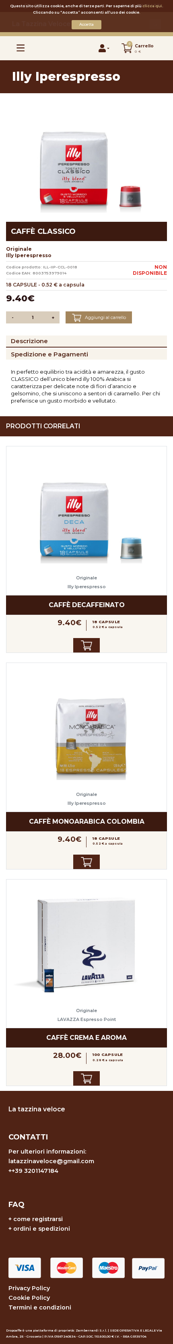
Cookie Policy (29, 1297)
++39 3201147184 (33, 1170)
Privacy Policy (29, 1288)
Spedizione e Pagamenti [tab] (49, 354)
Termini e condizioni (39, 1307)
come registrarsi (38, 1219)
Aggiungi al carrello (105, 317)
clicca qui (152, 6)
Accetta (86, 24)
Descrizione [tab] (29, 341)
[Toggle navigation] (20, 48)
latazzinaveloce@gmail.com (51, 1161)
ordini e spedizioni (41, 1228)
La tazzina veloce (36, 1109)
